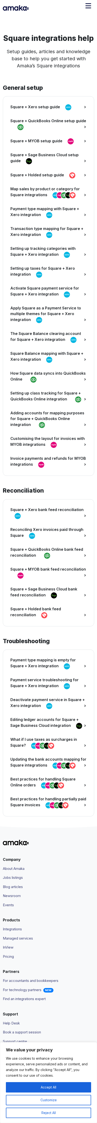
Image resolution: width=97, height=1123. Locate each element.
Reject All (48, 1113)
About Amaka (13, 868)
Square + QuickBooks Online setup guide (48, 120)
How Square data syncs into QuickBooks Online (48, 376)
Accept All (48, 1087)
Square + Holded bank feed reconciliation (35, 612)
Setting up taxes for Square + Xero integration (42, 271)
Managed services (18, 938)
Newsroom (12, 895)
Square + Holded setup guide (37, 175)
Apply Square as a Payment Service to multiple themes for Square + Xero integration (45, 314)
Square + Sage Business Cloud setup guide (44, 157)
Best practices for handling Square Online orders (43, 782)
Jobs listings (13, 877)
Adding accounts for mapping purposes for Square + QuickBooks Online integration (47, 419)
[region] (48, 1082)
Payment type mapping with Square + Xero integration (44, 211)
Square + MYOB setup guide (36, 141)
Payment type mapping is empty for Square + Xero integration (43, 663)
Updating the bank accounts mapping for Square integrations (48, 762)
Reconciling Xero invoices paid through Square (46, 532)
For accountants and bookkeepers (30, 980)
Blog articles (13, 887)
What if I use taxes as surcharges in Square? (43, 742)
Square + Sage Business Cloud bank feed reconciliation (43, 592)
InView (8, 947)
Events (8, 905)
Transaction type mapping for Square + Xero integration (46, 231)
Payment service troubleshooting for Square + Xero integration (44, 682)
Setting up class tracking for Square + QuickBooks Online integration (45, 396)
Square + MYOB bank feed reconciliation (48, 569)
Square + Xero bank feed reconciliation (47, 509)
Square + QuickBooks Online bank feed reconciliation (46, 552)
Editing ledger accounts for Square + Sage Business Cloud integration (44, 722)
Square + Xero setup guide (35, 107)
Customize (48, 1100)
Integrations (12, 929)
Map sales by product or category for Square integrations (45, 191)
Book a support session (22, 1032)
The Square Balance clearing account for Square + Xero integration (45, 336)
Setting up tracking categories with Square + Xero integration (43, 251)
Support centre (15, 1041)
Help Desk (11, 1023)
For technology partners (22, 990)
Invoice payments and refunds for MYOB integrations (48, 461)
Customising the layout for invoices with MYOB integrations (47, 441)
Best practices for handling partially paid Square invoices (48, 802)
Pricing (8, 956)
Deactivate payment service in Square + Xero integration (47, 702)
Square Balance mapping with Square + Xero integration (46, 356)
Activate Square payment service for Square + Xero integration (44, 291)
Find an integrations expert (24, 999)
